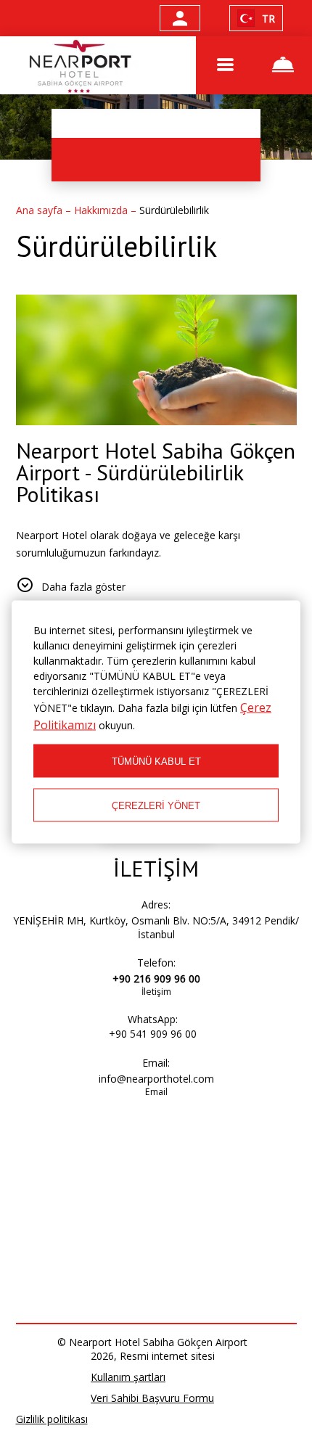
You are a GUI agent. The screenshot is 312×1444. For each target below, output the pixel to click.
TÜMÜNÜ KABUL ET (156, 760)
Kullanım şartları (128, 1377)
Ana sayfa (40, 210)
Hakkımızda (102, 210)
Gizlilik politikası (52, 1419)
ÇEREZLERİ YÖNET (156, 805)
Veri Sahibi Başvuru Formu (152, 1398)
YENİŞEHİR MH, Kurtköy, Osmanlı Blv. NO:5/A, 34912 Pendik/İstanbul (156, 927)
